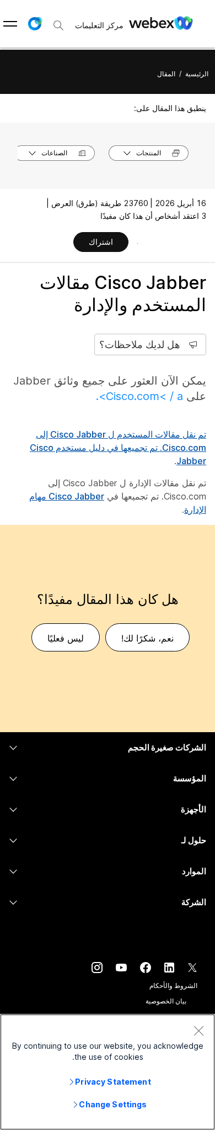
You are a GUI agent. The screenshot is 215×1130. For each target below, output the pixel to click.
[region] (107, 1072)
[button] (34, 23)
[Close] (198, 1030)
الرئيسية (196, 74)
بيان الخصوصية (166, 1001)
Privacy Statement (112, 1081)
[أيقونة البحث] (58, 25)
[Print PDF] (137, 243)
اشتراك (101, 241)
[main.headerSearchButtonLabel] (58, 21)
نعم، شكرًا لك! (147, 638)
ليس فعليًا (65, 638)
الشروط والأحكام (173, 985)
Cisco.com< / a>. (139, 396)
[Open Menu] (10, 23)
